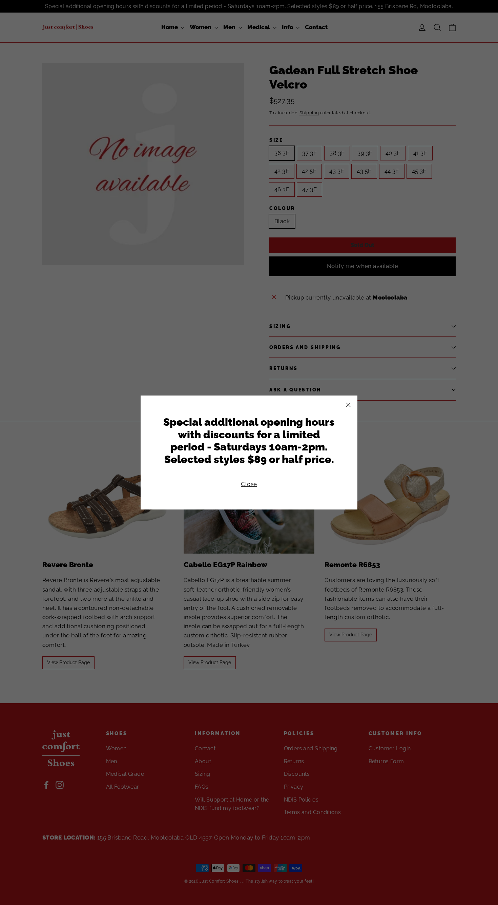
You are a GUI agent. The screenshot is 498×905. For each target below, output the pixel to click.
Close (249, 484)
